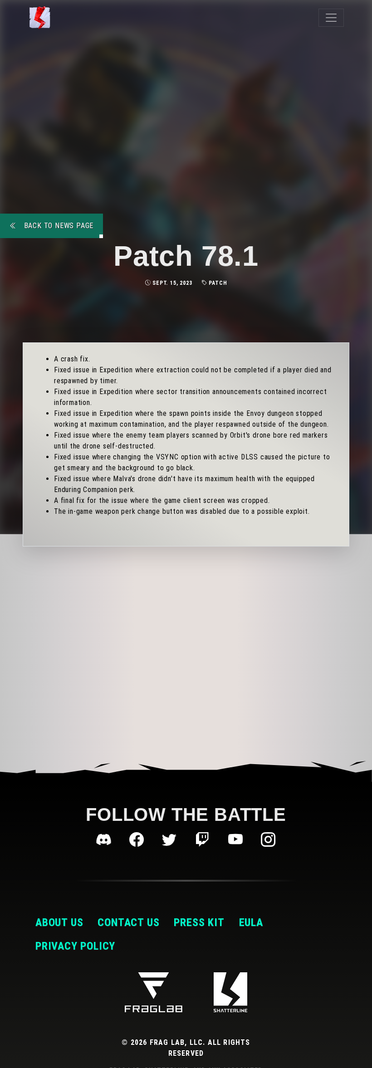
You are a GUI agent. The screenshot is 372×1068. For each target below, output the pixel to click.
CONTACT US (128, 922)
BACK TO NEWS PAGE (57, 225)
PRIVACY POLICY (75, 946)
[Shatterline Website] (230, 992)
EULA (251, 922)
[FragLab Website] (153, 992)
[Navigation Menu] (331, 18)
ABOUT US (59, 922)
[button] (105, 840)
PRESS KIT (199, 922)
